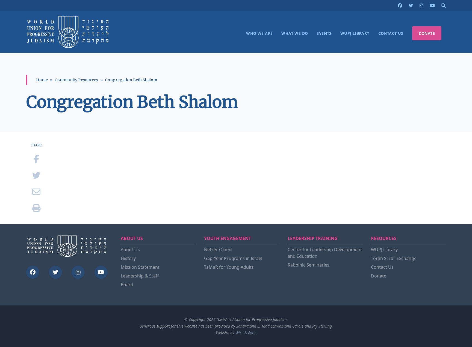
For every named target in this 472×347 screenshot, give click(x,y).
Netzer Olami (217, 250)
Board (127, 285)
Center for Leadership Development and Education (325, 253)
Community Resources (76, 79)
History (128, 258)
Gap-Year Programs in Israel (233, 258)
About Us (130, 250)
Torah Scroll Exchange (394, 258)
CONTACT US (390, 33)
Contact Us (382, 267)
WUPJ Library (384, 250)
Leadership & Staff (140, 276)
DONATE (427, 33)
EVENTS (324, 33)
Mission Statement (140, 267)
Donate (378, 276)
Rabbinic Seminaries (308, 265)
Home (42, 79)
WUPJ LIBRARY (355, 33)
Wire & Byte (245, 332)
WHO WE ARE (259, 33)
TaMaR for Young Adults (229, 267)
